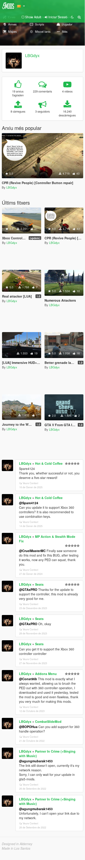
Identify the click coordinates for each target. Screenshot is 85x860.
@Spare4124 (28, 503)
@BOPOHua (28, 726)
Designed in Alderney (17, 844)
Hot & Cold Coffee (49, 463)
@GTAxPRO (28, 589)
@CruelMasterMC (32, 550)
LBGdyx (32, 55)
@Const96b (28, 679)
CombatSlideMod (48, 721)
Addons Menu (46, 673)
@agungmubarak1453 (36, 761)
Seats (39, 584)
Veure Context (30, 483)
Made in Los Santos (16, 848)
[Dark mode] (72, 17)
